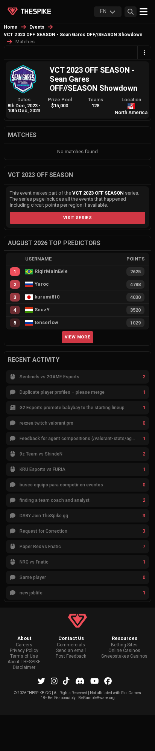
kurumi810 (47, 297)
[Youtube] (94, 681)
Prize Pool (60, 99)
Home (11, 27)
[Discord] (80, 681)
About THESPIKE (24, 662)
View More (77, 337)
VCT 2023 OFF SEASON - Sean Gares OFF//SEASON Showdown (73, 34)
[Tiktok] (66, 681)
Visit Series (77, 217)
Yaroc (42, 284)
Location (131, 99)
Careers (24, 645)
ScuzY (42, 309)
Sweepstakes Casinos (124, 656)
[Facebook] (108, 681)
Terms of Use (24, 656)
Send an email (71, 650)
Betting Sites (124, 645)
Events (37, 27)
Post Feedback (71, 656)
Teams (95, 99)
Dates (23, 99)
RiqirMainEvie (51, 271)
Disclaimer (24, 667)
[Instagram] (54, 681)
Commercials (71, 645)
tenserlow (46, 322)
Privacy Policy (24, 650)
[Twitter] (41, 681)
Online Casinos (124, 650)
